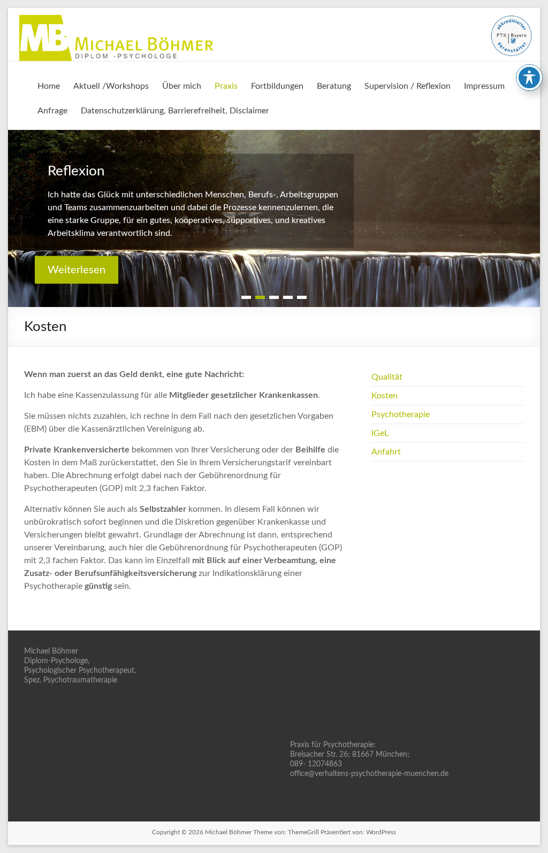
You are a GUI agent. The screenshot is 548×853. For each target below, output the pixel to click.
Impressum (484, 86)
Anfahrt (386, 452)
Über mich (181, 86)
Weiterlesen (76, 269)
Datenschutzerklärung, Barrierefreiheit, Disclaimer (175, 110)
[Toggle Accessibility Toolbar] (529, 77)
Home (48, 86)
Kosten (384, 395)
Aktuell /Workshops (111, 86)
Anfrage (52, 110)
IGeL (380, 433)
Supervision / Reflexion (407, 86)
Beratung (334, 86)
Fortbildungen (277, 86)
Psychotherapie (400, 414)
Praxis (226, 86)
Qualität (386, 377)
